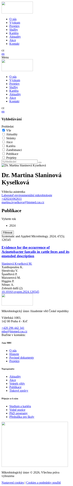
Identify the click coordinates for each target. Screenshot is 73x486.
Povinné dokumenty (21, 357)
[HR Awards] (35, 465)
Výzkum (14, 22)
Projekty (14, 26)
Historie (14, 354)
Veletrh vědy (17, 383)
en (3, 53)
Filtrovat (7, 232)
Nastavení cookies (13, 482)
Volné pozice (17, 409)
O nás (13, 19)
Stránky (11, 138)
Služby (13, 29)
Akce (12, 40)
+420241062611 (12, 198)
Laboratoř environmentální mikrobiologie (27, 195)
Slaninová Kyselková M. (17, 263)
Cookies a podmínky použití (43, 482)
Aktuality (15, 36)
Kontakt (14, 43)
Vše (8, 130)
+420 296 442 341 (13, 328)
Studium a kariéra (20, 406)
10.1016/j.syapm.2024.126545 (20, 291)
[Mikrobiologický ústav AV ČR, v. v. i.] (17, 12)
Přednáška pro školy (21, 416)
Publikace (12, 153)
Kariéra (13, 33)
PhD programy (18, 413)
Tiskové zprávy (18, 390)
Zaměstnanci (14, 150)
